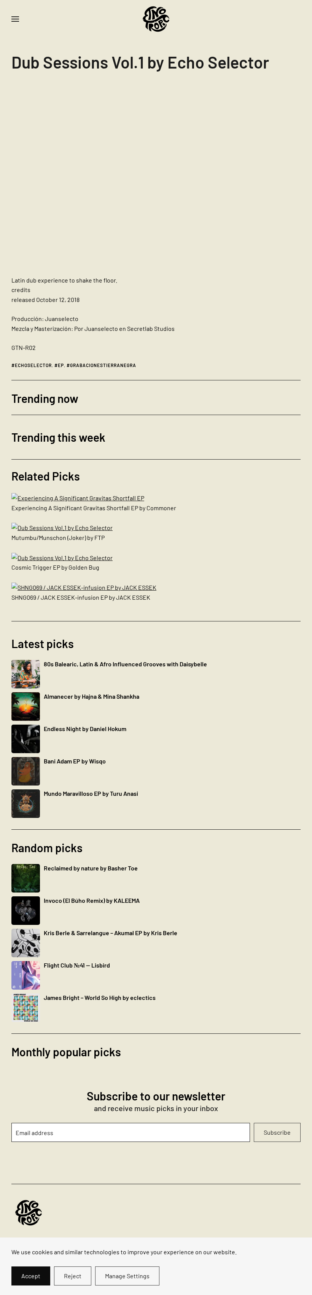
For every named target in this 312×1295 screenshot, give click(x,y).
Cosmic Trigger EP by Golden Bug (55, 567)
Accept (30, 1275)
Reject (72, 1275)
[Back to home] (156, 19)
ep (61, 365)
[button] (15, 19)
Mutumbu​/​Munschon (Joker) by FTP (58, 537)
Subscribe (277, 1132)
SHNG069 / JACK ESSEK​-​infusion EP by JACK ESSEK (80, 597)
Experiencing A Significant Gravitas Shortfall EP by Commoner (93, 507)
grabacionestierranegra (103, 365)
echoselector (33, 365)
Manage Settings (127, 1275)
